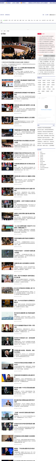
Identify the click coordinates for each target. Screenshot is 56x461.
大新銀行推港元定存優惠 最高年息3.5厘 (46, 70)
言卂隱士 (49, 89)
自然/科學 (44, 20)
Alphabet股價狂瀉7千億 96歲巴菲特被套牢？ (47, 50)
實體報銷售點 (7, 14)
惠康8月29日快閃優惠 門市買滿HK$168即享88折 (47, 58)
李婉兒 (44, 89)
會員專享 (6, 20)
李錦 (52, 86)
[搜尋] (55, 14)
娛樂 (1, 22)
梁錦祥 (44, 82)
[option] (18, 48)
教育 (53, 20)
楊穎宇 (48, 84)
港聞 (15, 20)
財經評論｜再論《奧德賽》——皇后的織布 (47, 67)
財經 (23, 20)
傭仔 (44, 86)
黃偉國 (39, 84)
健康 (37, 20)
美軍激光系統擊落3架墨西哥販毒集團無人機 (47, 65)
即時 (9, 20)
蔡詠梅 (53, 84)
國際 (20, 20)
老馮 (53, 89)
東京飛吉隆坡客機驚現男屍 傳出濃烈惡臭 (47, 59)
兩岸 (18, 20)
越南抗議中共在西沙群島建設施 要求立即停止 (47, 39)
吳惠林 (39, 89)
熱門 (12, 20)
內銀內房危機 (42, 161)
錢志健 (39, 82)
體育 (50, 20)
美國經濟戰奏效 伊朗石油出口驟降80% (46, 43)
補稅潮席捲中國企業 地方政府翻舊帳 (45, 48)
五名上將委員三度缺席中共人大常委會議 (46, 52)
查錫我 (47, 91)
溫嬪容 (43, 91)
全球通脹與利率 (42, 153)
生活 (34, 20)
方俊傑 (53, 80)
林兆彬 (39, 86)
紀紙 (47, 20)
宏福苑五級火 (42, 169)
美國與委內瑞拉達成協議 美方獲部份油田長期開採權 (47, 45)
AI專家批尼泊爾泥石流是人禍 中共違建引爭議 (47, 68)
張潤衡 (47, 86)
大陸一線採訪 (42, 166)
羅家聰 (53, 82)
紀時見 (41, 152)
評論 (32, 20)
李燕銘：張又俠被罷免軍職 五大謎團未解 (46, 41)
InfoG (26, 20)
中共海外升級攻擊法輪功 (44, 167)
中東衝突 (41, 158)
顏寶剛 (44, 84)
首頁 (1, 20)
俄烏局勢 (41, 159)
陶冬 (39, 91)
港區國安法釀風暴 (43, 164)
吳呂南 (48, 82)
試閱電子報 (2, 14)
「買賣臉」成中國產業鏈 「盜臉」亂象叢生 (47, 61)
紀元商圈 (46, 14)
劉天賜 (48, 80)
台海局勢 (41, 155)
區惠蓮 (39, 93)
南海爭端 (41, 156)
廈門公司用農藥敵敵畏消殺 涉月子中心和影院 (47, 74)
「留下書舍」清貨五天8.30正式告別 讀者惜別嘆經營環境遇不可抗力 (47, 72)
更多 (52, 91)
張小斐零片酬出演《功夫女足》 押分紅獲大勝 (47, 63)
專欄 (29, 20)
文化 (40, 20)
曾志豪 (39, 80)
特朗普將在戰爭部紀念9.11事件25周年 (45, 38)
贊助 (43, 14)
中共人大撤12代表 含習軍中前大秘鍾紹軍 (46, 36)
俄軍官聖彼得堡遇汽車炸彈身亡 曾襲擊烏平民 (47, 46)
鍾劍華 (44, 80)
